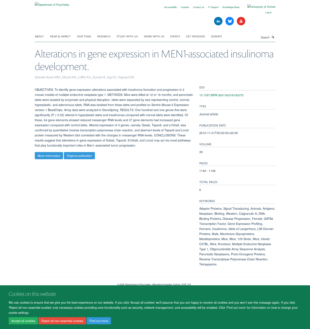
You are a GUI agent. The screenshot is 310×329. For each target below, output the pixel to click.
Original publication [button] (79, 156)
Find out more (98, 321)
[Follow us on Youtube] (241, 21)
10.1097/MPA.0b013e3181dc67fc (221, 95)
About (39, 36)
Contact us (198, 7)
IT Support (213, 7)
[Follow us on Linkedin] (218, 21)
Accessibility (170, 7)
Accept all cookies (23, 321)
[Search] (273, 37)
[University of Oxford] (258, 6)
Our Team (84, 36)
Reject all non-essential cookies (62, 321)
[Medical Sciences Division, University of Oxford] (73, 283)
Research (104, 36)
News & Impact (60, 36)
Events (175, 36)
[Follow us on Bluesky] (230, 21)
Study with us (127, 36)
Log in (269, 12)
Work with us (154, 36)
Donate (216, 36)
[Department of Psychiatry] (52, 3)
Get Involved (195, 36)
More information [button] (49, 156)
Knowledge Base (231, 7)
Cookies (185, 7)
